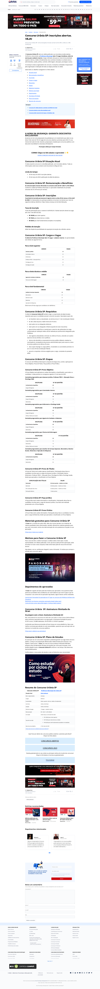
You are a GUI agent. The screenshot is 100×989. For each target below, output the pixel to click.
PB (65, 9)
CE (45, 9)
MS (59, 9)
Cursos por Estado (55, 943)
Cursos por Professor (55, 945)
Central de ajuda (34, 929)
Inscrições (31, 78)
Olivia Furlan (27, 822)
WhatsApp (32, 933)
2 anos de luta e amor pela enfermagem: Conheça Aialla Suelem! (43, 603)
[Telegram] (91, 973)
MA (54, 9)
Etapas (31, 85)
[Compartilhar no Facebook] (67, 49)
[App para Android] (77, 973)
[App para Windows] (70, 973)
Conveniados (10, 939)
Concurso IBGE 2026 (23, 5)
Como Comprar (11, 933)
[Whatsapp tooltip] (84, 973)
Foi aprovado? (35, 943)
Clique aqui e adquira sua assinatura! (35, 631)
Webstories (89, 5)
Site (26, 914)
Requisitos (32, 83)
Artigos (46, 5)
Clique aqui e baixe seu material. (34, 532)
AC (35, 9)
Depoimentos (32, 93)
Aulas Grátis (75, 935)
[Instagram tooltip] (82, 973)
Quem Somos (11, 929)
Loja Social (10, 935)
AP (41, 9)
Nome (26, 905)
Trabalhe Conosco (12, 943)
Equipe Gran (29, 47)
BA (43, 9)
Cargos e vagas (33, 80)
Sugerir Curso (76, 937)
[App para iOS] (75, 973)
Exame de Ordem (55, 933)
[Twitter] (89, 973)
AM (39, 9)
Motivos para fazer (34, 91)
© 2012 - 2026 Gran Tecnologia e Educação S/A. (20, 973)
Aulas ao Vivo (75, 933)
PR (71, 9)
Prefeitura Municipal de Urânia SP (51, 690)
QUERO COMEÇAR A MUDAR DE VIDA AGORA (50, 155)
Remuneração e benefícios (36, 75)
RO (78, 9)
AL (37, 9)
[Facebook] (86, 973)
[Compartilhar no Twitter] (68, 49)
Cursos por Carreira (55, 941)
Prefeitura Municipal (46, 56)
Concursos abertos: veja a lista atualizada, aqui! (39, 110)
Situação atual (33, 72)
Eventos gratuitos (74, 2)
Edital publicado (44, 693)
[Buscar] (21, 2)
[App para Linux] (73, 973)
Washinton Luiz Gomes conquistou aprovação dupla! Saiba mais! (43, 601)
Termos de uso (50, 972)
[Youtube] (80, 973)
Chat (31, 931)
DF (48, 9)
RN (76, 9)
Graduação (53, 935)
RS (82, 9)
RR (80, 9)
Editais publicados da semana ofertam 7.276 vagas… (31, 820)
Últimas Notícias (12, 5)
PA (63, 9)
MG (57, 9)
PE (67, 9)
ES (50, 9)
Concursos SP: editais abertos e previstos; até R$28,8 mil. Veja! (43, 107)
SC (84, 9)
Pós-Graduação (54, 937)
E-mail (27, 910)
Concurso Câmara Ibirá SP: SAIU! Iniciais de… (66, 819)
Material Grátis (76, 931)
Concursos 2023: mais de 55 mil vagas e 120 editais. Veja (41, 113)
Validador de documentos (13, 937)
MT (61, 9)
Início (26, 32)
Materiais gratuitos (78, 5)
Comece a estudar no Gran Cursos (50, 770)
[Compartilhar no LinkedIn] (70, 49)
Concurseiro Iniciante (66, 5)
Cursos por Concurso (55, 939)
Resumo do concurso (35, 101)
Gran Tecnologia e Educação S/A (41, 980)
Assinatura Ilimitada (85, 2)
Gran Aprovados (55, 5)
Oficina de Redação (55, 947)
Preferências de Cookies (13, 945)
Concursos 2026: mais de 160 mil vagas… (50, 819)
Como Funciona (11, 931)
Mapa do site (59, 972)
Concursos (33, 5)
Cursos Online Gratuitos (56, 949)
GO (52, 9)
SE (86, 9)
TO (91, 9)
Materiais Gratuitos (34, 88)
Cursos (40, 5)
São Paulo (36, 32)
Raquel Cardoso (46, 821)
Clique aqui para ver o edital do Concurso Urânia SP (37, 728)
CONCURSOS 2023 (50, 748)
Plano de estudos (34, 98)
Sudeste (30, 32)
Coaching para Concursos (56, 931)
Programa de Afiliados (13, 941)
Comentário (28, 889)
